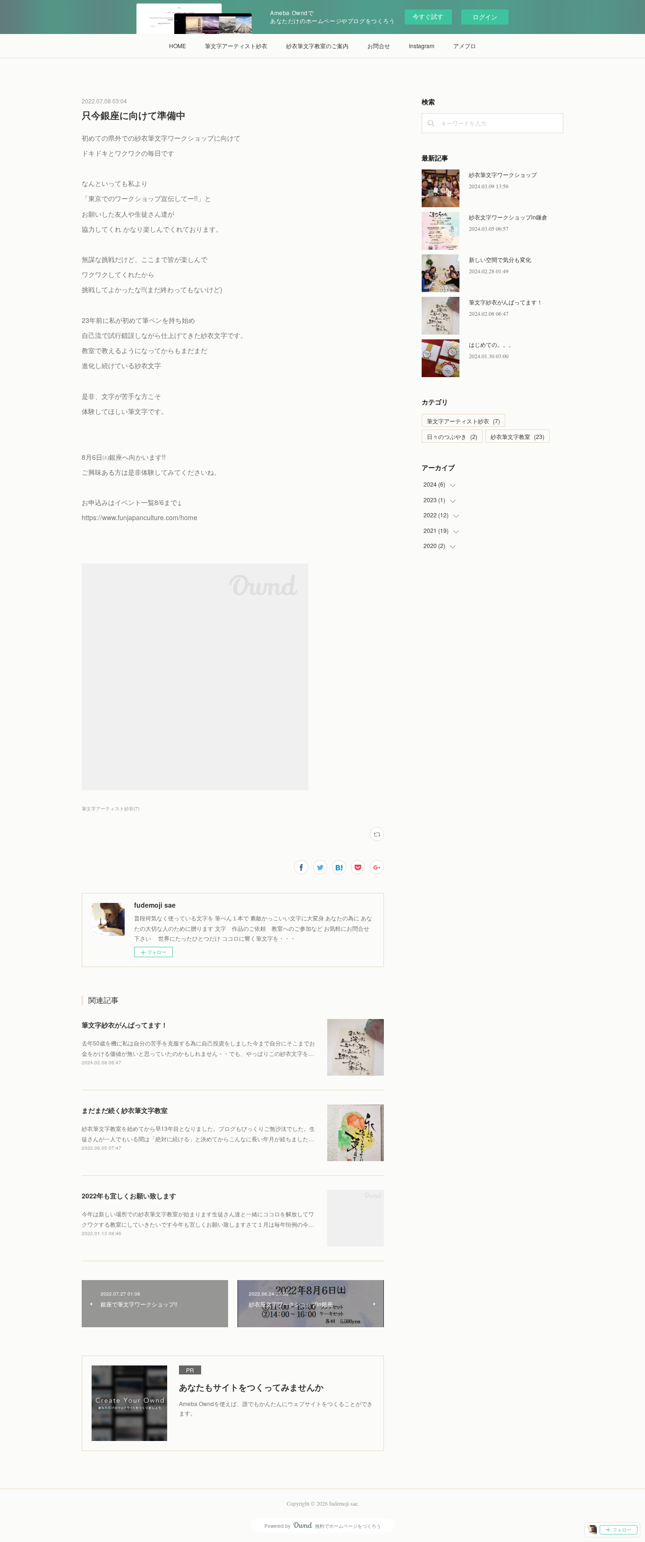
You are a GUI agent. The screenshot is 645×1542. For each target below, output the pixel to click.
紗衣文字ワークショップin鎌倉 (508, 217)
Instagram (421, 46)
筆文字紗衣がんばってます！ (125, 1024)
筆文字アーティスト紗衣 (236, 46)
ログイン (485, 16)
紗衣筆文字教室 (517, 436)
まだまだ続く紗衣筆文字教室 (125, 1110)
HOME (177, 46)
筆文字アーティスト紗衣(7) (110, 808)
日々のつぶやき (452, 436)
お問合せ (378, 46)
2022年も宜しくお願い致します (129, 1195)
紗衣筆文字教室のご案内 (317, 46)
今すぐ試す (428, 16)
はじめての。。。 (491, 344)
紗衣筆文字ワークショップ (503, 174)
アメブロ (464, 46)
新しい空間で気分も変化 (500, 259)
